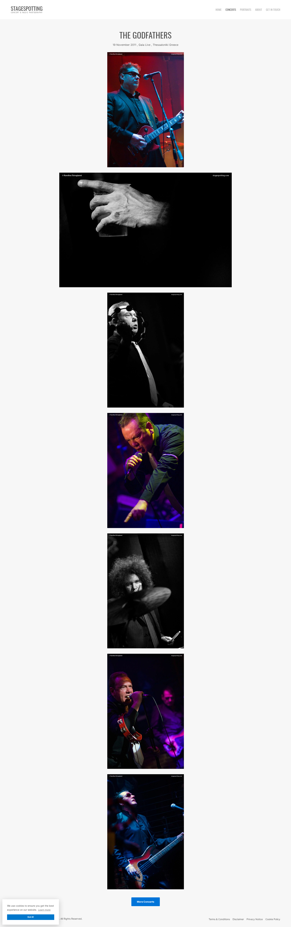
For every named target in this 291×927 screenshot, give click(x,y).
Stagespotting (27, 9)
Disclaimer (238, 919)
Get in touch (273, 10)
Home (219, 10)
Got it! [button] (30, 917)
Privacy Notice (255, 919)
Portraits (245, 10)
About (258, 10)
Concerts (230, 10)
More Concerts (145, 901)
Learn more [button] (44, 909)
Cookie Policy (272, 919)
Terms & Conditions (219, 919)
